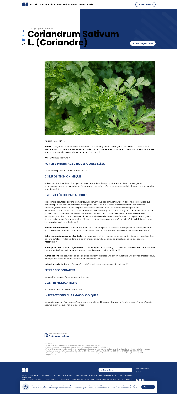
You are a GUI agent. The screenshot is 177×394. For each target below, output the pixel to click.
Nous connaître (47, 4)
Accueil (33, 4)
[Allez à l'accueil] (25, 370)
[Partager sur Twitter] (23, 36)
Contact (139, 372)
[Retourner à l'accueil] (25, 4)
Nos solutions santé (67, 4)
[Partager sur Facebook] (23, 31)
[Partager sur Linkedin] (23, 40)
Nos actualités (86, 4)
